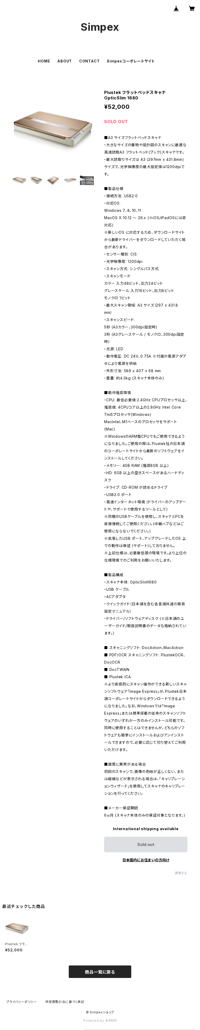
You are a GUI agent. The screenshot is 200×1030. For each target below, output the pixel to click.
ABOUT (64, 61)
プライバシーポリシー (21, 1002)
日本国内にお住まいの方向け (145, 860)
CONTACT (89, 61)
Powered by (94, 1020)
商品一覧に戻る (100, 972)
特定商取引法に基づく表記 (64, 1002)
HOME (44, 61)
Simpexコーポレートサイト (131, 61)
